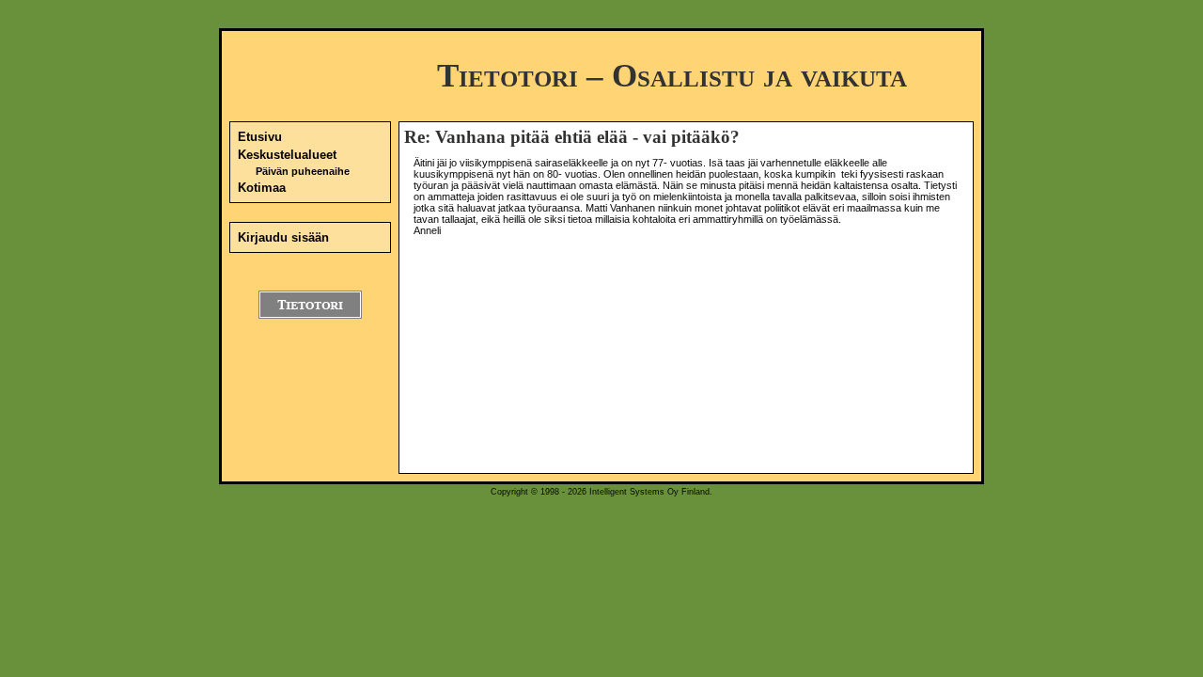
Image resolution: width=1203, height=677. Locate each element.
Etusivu (260, 137)
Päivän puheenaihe (303, 171)
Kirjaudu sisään (283, 237)
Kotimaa (262, 188)
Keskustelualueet (287, 155)
